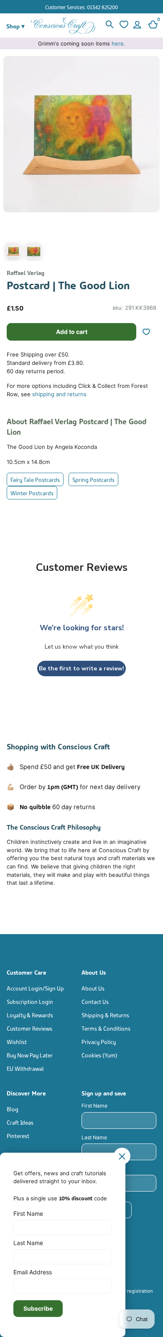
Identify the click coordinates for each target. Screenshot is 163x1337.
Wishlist (17, 1041)
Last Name (94, 1137)
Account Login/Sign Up (35, 987)
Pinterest (18, 1135)
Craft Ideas (20, 1122)
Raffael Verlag (25, 272)
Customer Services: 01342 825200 (81, 7)
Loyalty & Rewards (30, 1014)
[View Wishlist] (123, 25)
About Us (93, 987)
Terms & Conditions (106, 1028)
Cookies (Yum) (99, 1054)
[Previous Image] (11, 161)
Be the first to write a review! (81, 668)
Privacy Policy (99, 1041)
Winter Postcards (31, 492)
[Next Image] (151, 161)
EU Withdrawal (25, 1068)
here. (118, 43)
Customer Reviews (29, 1028)
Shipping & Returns (105, 1014)
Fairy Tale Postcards (35, 479)
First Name (94, 1106)
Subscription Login (30, 1001)
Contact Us (95, 1001)
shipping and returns (59, 394)
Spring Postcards (93, 479)
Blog (12, 1108)
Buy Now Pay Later (30, 1054)
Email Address (32, 1272)
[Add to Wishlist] (149, 332)
